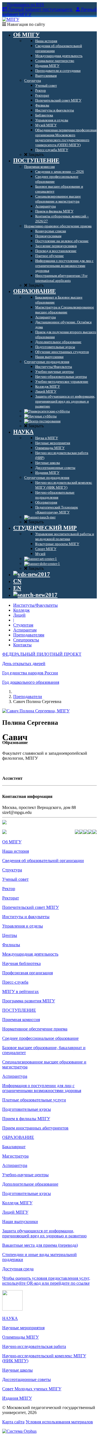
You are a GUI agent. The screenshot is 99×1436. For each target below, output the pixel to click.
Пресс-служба (15, 982)
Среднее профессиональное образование (40, 1038)
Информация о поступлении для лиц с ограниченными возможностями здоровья (41, 1088)
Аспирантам (25, 630)
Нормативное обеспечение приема (34, 1029)
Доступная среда (18, 1269)
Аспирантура (14, 1076)
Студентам (23, 625)
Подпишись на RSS (25, 4)
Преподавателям (28, 635)
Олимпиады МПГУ (20, 1337)
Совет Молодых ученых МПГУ (31, 1388)
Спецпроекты (26, 640)
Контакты (22, 644)
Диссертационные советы (26, 1379)
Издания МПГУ (17, 1398)
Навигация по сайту (25, 24)
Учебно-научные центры (25, 1174)
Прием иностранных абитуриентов (35, 1128)
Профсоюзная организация (27, 972)
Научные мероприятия (23, 1327)
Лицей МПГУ (15, 1212)
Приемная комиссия (21, 1019)
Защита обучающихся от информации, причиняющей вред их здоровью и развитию (44, 1233)
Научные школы (17, 1370)
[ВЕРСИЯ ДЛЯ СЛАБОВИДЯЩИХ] (31, 574)
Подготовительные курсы (26, 1109)
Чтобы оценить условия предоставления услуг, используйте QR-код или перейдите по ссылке (46, 1280)
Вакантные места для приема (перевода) (40, 1245)
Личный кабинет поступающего (40, 9)
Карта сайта (13, 1421)
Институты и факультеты (26, 916)
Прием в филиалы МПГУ (26, 1118)
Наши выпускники (20, 1221)
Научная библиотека (21, 963)
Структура (12, 870)
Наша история (15, 851)
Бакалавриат (14, 1146)
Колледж (21, 610)
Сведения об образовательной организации (43, 860)
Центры (9, 935)
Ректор (8, 888)
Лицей (19, 615)
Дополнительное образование (30, 1184)
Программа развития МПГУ (28, 1001)
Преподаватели (27, 696)
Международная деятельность (30, 954)
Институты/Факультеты (35, 605)
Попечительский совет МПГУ (30, 907)
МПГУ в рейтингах (20, 991)
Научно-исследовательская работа (34, 1346)
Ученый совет (15, 879)
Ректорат (10, 898)
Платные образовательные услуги (34, 1100)
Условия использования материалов (59, 1421)
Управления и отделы (22, 926)
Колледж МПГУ (17, 1202)
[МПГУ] (10, 19)
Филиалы (11, 944)
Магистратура (15, 1156)
